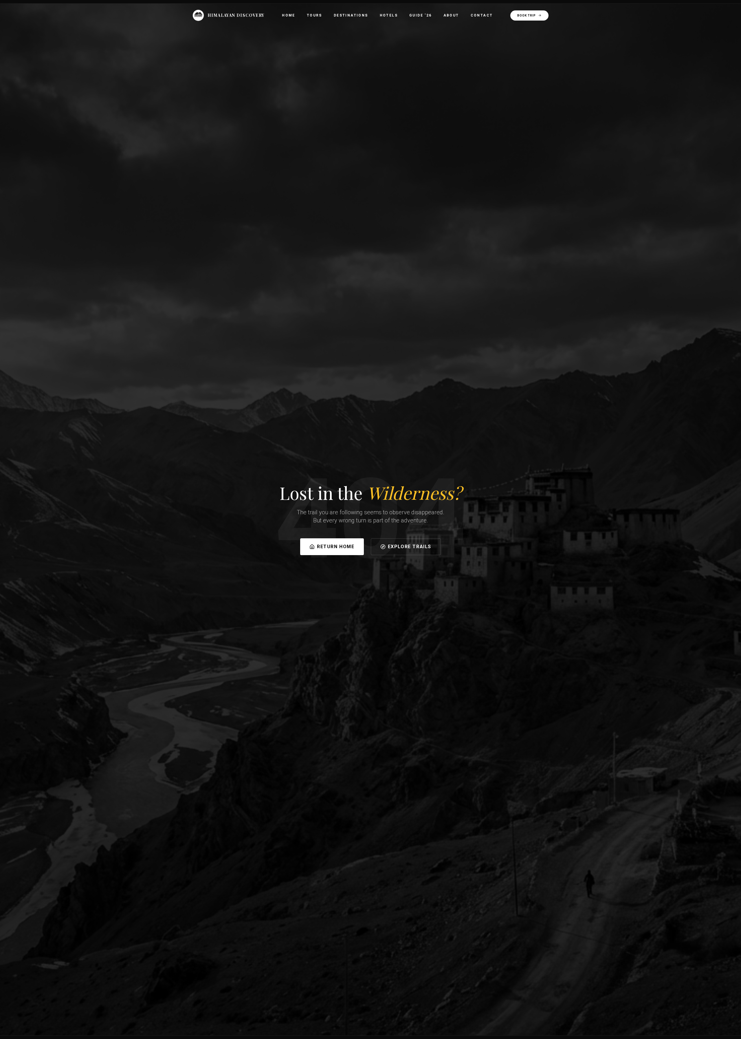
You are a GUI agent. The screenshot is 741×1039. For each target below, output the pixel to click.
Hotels (389, 15)
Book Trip (526, 15)
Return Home (336, 546)
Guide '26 (420, 15)
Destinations (351, 15)
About (451, 15)
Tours (314, 15)
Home (288, 15)
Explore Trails (409, 546)
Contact (482, 15)
